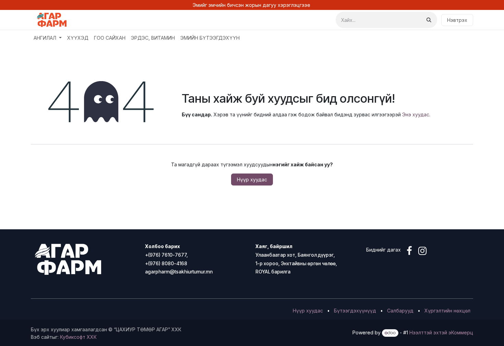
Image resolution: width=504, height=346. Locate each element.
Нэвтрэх (457, 20)
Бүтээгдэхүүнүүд (355, 310)
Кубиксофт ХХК (78, 337)
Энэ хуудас (415, 114)
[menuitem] (47, 37)
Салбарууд (400, 310)
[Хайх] (429, 20)
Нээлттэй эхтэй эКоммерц (441, 332)
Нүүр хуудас (252, 179)
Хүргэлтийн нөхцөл (447, 310)
